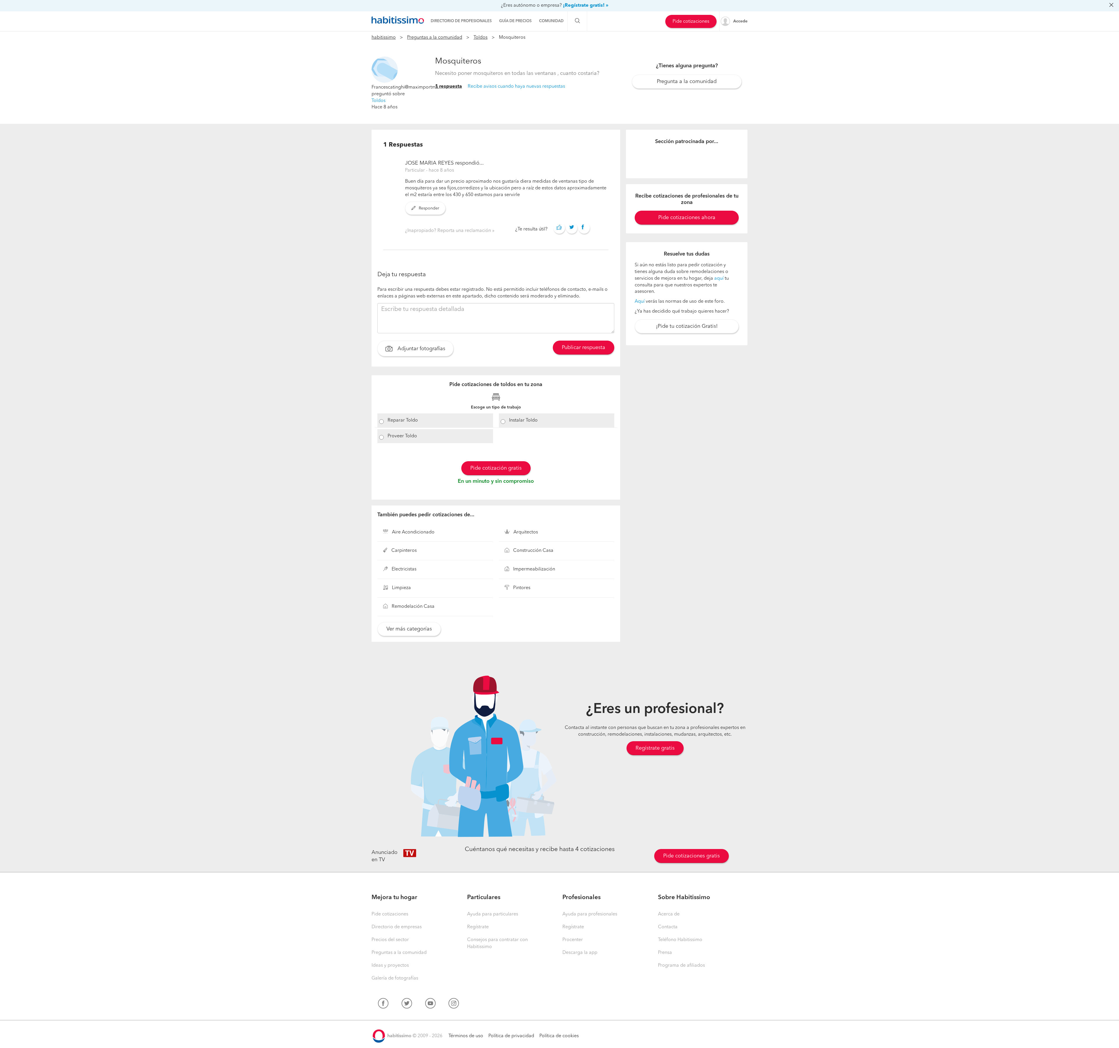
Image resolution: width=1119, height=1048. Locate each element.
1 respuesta (448, 86)
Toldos (481, 37)
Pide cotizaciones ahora (686, 217)
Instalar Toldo (523, 420)
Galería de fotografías (395, 978)
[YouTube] (430, 1004)
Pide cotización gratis (496, 468)
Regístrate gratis (655, 748)
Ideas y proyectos (390, 965)
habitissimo (384, 37)
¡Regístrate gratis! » (585, 5)
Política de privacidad (511, 1036)
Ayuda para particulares (492, 914)
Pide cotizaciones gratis (691, 856)
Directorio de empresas (397, 927)
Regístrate (478, 927)
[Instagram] (453, 1004)
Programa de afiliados (681, 965)
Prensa (665, 952)
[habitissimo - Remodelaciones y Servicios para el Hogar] (398, 20)
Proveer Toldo (402, 436)
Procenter (572, 940)
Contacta (668, 927)
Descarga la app (579, 952)
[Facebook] (383, 1004)
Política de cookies (559, 1036)
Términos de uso (465, 1036)
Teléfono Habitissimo (680, 940)
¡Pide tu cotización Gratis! (687, 326)
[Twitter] (407, 1004)
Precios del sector (390, 940)
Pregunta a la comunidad (687, 81)
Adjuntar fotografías (420, 348)
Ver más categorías (409, 629)
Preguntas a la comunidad (434, 37)
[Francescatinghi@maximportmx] (385, 69)
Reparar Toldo (403, 420)
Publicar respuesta (583, 347)
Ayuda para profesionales (589, 914)
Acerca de (669, 914)
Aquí (640, 301)
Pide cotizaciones (691, 21)
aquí (719, 278)
